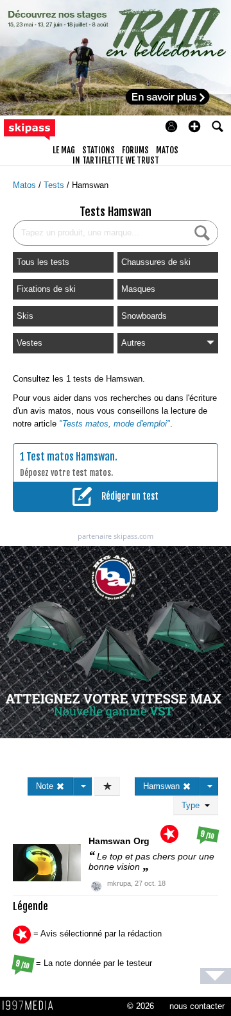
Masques (138, 289)
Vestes (29, 343)
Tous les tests (43, 262)
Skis (25, 316)
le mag (64, 150)
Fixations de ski (46, 289)
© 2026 (140, 1006)
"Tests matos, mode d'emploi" (114, 423)
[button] (194, 126)
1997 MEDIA (31, 1006)
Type (193, 805)
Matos (25, 185)
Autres (133, 343)
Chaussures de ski (156, 262)
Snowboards (144, 316)
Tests (55, 185)
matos (167, 150)
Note (46, 786)
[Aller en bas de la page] (215, 976)
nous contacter (197, 1006)
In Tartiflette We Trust (116, 160)
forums (135, 150)
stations (98, 150)
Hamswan (90, 185)
